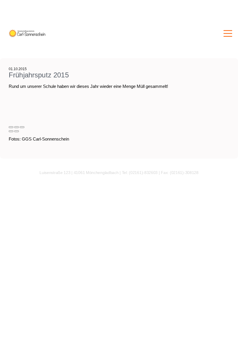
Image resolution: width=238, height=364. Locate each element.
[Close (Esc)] (11, 127)
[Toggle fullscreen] (16, 127)
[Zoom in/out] (22, 127)
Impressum (8, 358)
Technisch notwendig (8, 299)
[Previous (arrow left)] (11, 131)
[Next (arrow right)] (16, 131)
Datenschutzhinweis (16, 362)
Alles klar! (4, 352)
